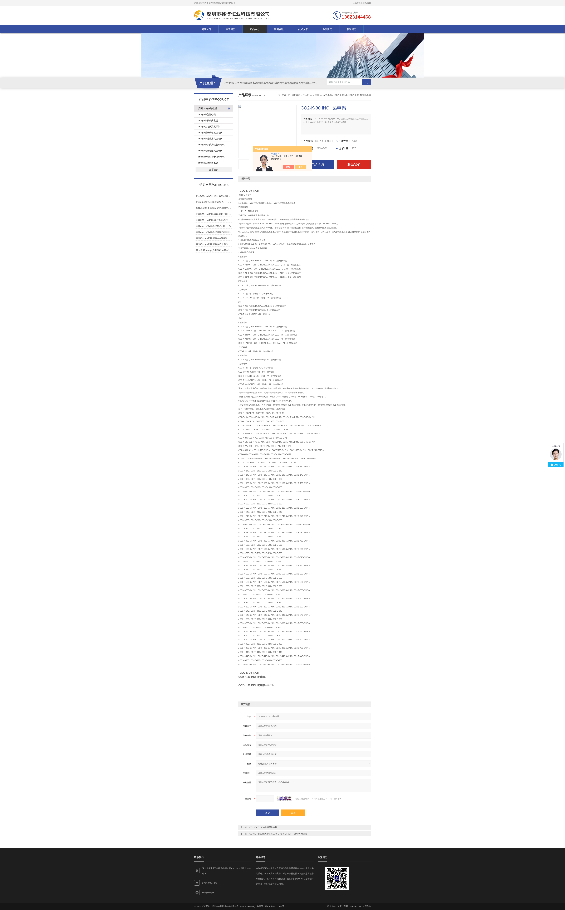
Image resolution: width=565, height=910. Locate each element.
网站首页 (206, 29)
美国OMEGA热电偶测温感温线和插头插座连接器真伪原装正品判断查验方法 (214, 220)
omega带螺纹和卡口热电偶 (211, 156)
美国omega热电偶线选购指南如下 (213, 232)
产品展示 (307, 95)
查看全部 (213, 169)
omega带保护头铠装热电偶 (211, 144)
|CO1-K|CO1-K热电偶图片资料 (263, 827)
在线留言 (357, 3)
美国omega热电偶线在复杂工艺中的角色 (214, 202)
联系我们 (367, 3)
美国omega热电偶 (207, 108)
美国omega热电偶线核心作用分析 (213, 226)
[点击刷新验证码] (284, 798)
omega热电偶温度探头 (209, 126)
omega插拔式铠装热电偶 (210, 132)
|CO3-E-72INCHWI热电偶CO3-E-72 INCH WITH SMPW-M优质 (278, 834)
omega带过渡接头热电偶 (210, 138)
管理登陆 (367, 906)
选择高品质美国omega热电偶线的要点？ (214, 208)
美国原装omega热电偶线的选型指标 (214, 250)
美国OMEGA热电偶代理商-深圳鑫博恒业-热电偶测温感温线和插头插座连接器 (214, 214)
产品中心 (254, 29)
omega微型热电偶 (207, 114)
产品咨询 (317, 164)
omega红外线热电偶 (208, 162)
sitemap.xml (355, 906)
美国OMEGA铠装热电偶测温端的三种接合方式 (214, 196)
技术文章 (303, 29)
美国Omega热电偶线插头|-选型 (212, 244)
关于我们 (230, 29)
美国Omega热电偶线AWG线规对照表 (214, 238)
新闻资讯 (279, 29)
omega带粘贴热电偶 (208, 120)
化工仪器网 (343, 906)
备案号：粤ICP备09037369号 (270, 906)
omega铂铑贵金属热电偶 (210, 150)
